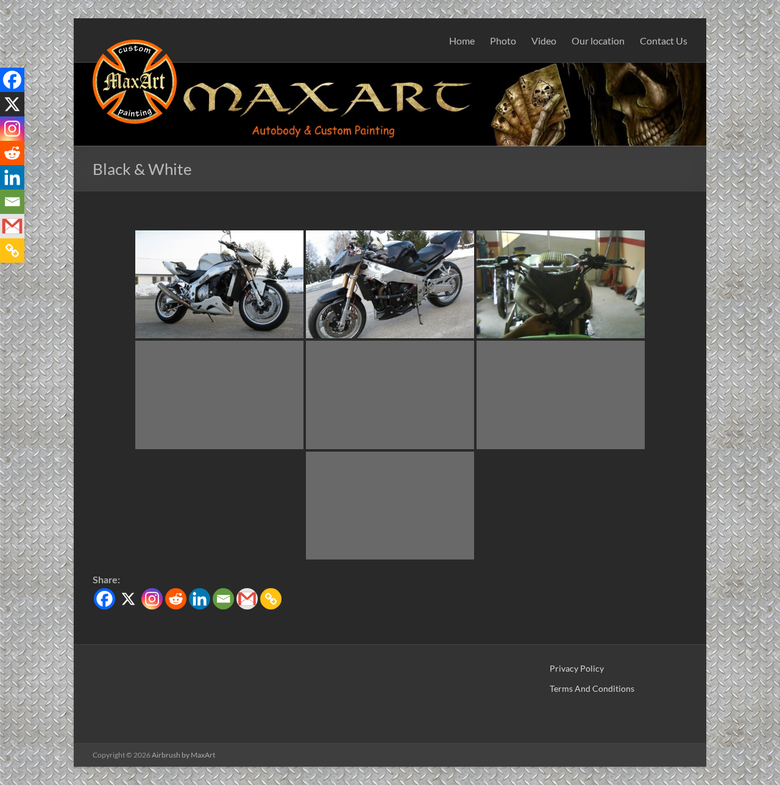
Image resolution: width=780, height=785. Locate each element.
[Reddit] (175, 598)
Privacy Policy (577, 668)
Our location (598, 40)
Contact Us (663, 40)
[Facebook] (104, 598)
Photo (503, 40)
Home (462, 40)
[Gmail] (247, 598)
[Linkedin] (199, 598)
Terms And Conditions (592, 688)
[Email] (223, 598)
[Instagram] (152, 598)
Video (543, 40)
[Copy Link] (271, 598)
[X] (128, 598)
